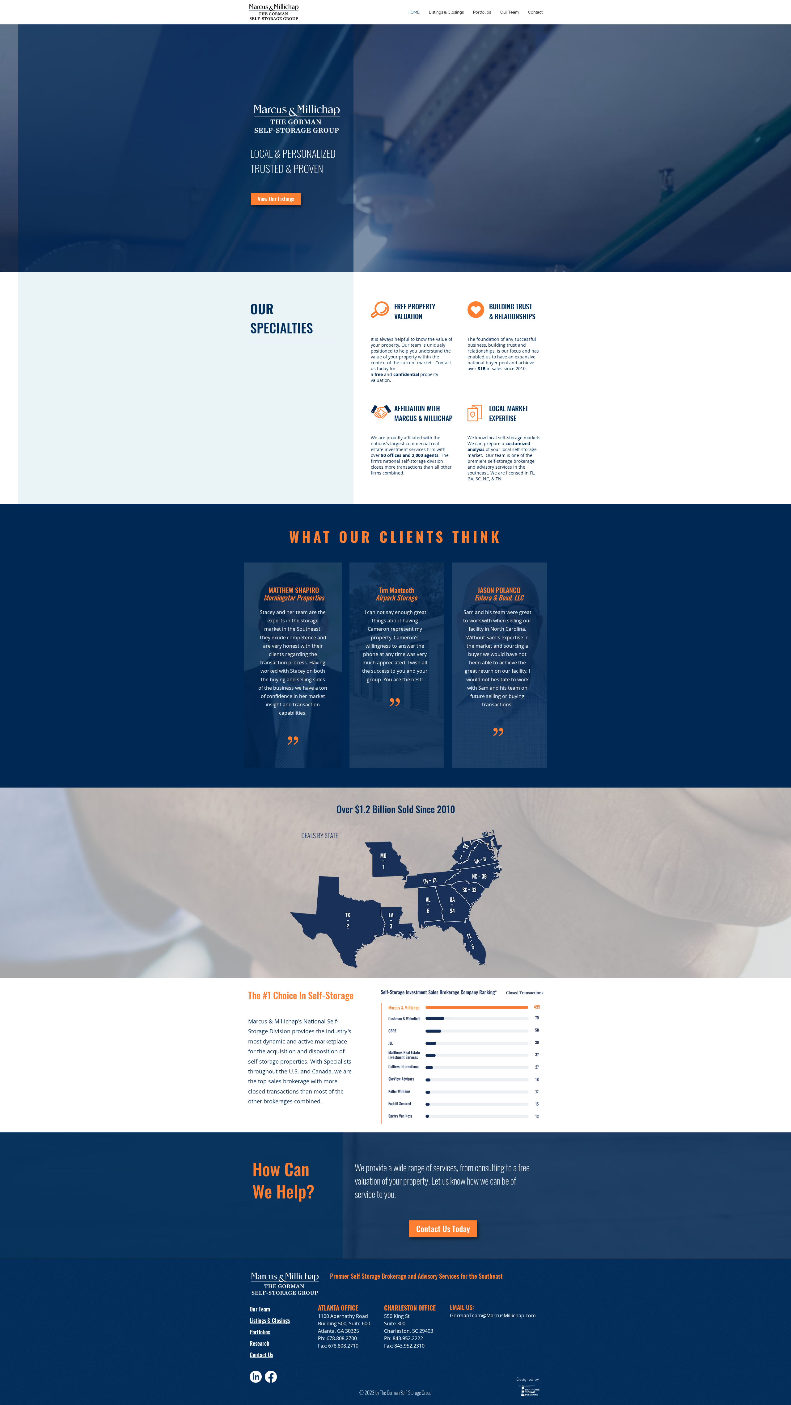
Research (259, 1343)
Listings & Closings (270, 1320)
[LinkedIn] (256, 1377)
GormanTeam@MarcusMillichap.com (493, 1315)
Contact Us (261, 1355)
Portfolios (260, 1332)
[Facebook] (271, 1377)
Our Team (260, 1309)
